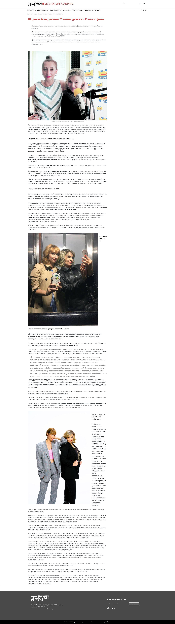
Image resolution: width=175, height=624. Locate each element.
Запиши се (134, 604)
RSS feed (143, 10)
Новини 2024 (44, 14)
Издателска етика (92, 10)
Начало (30, 10)
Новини (35, 14)
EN (144, 4)
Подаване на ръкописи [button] (73, 10)
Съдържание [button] (55, 10)
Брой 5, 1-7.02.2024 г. (56, 14)
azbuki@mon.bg (48, 609)
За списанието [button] (41, 10)
